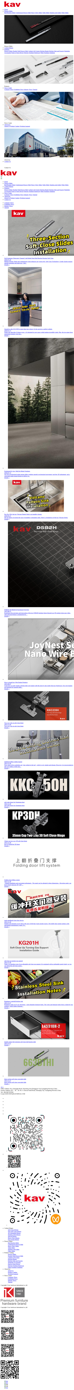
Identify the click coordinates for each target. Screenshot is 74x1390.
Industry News (28, 89)
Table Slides (45, 13)
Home (6, 9)
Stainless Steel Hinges (14, 1235)
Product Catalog (14, 126)
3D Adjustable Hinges (14, 1233)
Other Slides (64, 13)
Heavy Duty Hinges (13, 1238)
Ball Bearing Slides (9, 13)
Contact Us (7, 161)
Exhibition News (19, 89)
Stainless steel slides (55, 13)
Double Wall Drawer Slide (20, 51)
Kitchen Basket (44, 51)
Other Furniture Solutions (47, 53)
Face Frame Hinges (13, 1239)
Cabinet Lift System (34, 51)
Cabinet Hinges (8, 48)
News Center (8, 88)
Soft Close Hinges (13, 1230)
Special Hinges (12, 1236)
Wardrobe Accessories (14, 1262)
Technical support (25, 126)
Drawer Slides (8, 11)
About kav (7, 124)
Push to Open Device (17, 53)
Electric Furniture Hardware (32, 53)
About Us (7, 126)
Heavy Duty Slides (36, 13)
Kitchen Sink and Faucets (56, 51)
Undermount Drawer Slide (23, 13)
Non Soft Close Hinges (14, 1231)
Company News (9, 89)
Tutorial (35, 89)
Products (6, 49)
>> (3, 1087)
